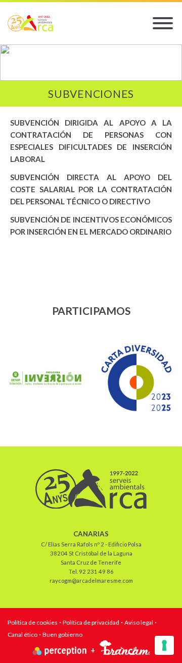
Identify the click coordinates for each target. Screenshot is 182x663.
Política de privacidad (91, 622)
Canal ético (22, 634)
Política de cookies (33, 622)
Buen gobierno (62, 634)
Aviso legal (138, 622)
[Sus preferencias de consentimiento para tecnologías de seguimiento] (164, 645)
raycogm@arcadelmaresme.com (91, 580)
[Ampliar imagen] (45, 378)
